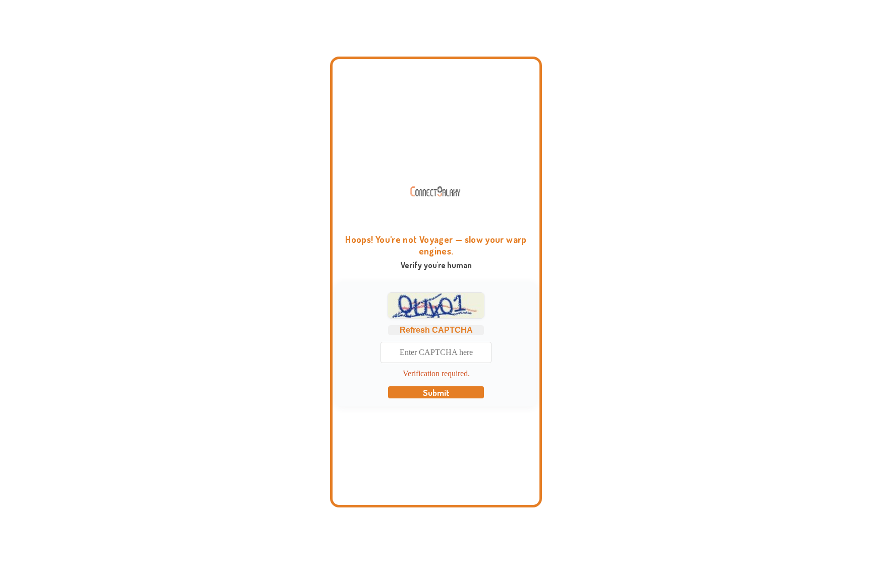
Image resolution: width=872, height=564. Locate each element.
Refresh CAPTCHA (436, 330)
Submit (436, 392)
